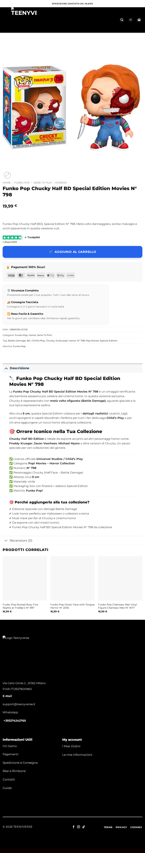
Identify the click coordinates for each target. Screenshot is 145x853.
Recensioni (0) (21, 540)
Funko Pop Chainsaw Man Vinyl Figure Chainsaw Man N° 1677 (117, 606)
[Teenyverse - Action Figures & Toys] (24, 20)
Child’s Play (38, 340)
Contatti (9, 779)
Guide (7, 788)
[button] (122, 20)
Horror (61, 182)
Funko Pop (22, 182)
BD (29, 340)
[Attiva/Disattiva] (6, 368)
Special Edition (108, 340)
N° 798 (81, 340)
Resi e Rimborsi (14, 771)
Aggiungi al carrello (75, 252)
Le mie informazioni (77, 754)
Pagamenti (10, 754)
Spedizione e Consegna (20, 762)
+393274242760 (15, 720)
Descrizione (19, 368)
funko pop (62, 340)
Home (7, 182)
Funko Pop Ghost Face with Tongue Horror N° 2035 (72, 606)
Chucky (50, 340)
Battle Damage (17, 340)
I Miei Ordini (71, 746)
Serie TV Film (42, 182)
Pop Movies (92, 340)
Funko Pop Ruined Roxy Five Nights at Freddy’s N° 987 (20, 606)
